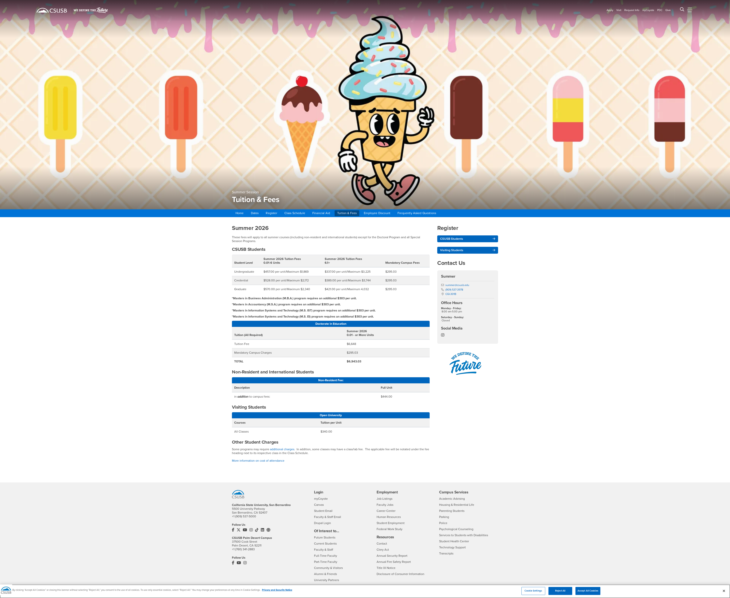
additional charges (282, 449)
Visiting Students (451, 250)
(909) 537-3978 (454, 289)
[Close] (724, 591)
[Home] (51, 10)
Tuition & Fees (347, 213)
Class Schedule (294, 213)
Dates (255, 213)
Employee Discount (377, 213)
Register (271, 213)
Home (240, 213)
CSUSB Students (451, 239)
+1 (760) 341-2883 (243, 549)
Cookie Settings (533, 590)
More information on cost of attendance (258, 461)
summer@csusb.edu (457, 285)
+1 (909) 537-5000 (244, 516)
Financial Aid (321, 213)
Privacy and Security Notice (277, 590)
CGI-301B (450, 294)
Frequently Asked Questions (417, 213)
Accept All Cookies (588, 590)
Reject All (560, 590)
